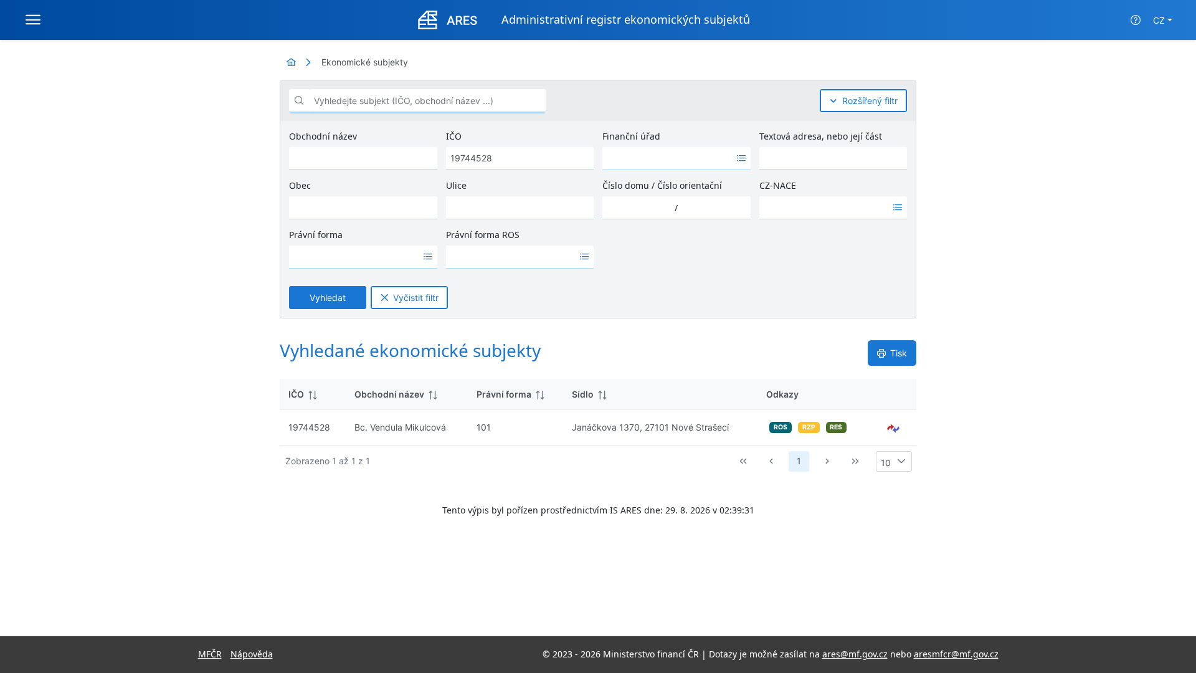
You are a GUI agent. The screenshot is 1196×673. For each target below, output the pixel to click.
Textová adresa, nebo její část (820, 136)
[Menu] (33, 20)
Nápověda (251, 654)
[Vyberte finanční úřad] (741, 158)
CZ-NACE (777, 185)
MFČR (210, 654)
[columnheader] (313, 394)
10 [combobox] (886, 462)
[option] (667, 158)
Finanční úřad (631, 136)
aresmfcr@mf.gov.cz (956, 654)
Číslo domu (625, 185)
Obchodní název (323, 136)
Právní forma (316, 235)
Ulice (456, 185)
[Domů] (291, 62)
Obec (300, 185)
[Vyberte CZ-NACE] (898, 207)
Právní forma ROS (483, 235)
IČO (454, 136)
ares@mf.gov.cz (855, 654)
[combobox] (667, 158)
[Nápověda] (1135, 20)
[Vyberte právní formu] (428, 257)
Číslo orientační (689, 185)
